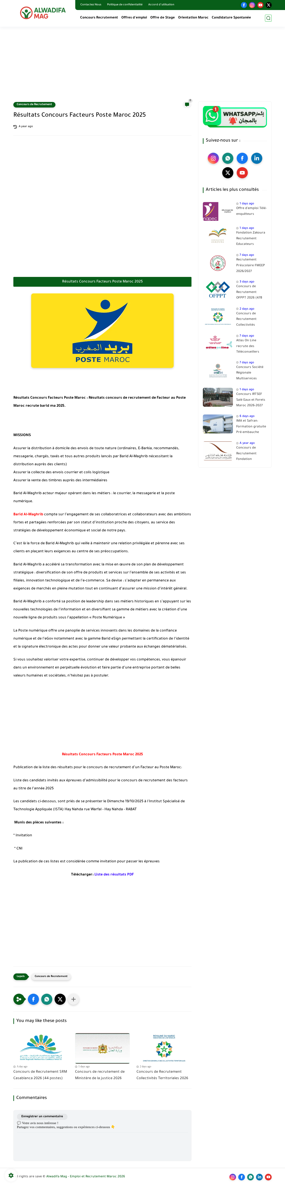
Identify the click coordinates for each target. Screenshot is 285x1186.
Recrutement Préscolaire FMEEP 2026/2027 (250, 265)
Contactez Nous (90, 4)
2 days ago (247, 309)
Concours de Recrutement (34, 104)
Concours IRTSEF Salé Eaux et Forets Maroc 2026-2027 (250, 400)
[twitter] (269, 5)
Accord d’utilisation (161, 4)
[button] (33, 999)
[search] (268, 18)
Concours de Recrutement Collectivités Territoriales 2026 (162, 1075)
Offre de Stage (162, 18)
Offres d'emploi (134, 18)
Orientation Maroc (193, 18)
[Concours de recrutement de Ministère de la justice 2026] (102, 1048)
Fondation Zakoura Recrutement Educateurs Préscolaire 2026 (250, 239)
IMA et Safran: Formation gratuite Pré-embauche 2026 (251, 427)
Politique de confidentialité (124, 4)
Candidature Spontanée (231, 18)
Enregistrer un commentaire (42, 1116)
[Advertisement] (142, 67)
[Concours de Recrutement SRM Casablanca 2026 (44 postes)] (40, 1048)
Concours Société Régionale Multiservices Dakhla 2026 (249, 374)
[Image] (218, 211)
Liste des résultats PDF (114, 875)
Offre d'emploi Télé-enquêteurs (251, 211)
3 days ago (247, 282)
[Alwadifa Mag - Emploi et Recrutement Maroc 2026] (43, 12)
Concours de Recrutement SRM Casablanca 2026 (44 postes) (40, 1075)
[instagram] (252, 5)
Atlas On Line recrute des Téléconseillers (247, 346)
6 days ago (247, 416)
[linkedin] (256, 158)
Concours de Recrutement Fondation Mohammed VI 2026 (251, 454)
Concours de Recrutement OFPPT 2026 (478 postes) (249, 293)
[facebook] (244, 5)
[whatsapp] (227, 158)
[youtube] (260, 5)
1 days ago (247, 203)
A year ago (247, 443)
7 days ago (247, 255)
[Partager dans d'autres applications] (73, 999)
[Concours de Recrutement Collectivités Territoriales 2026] (163, 1048)
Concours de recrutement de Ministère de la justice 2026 (100, 1075)
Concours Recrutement (99, 18)
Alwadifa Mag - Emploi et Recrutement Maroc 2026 (85, 1177)
